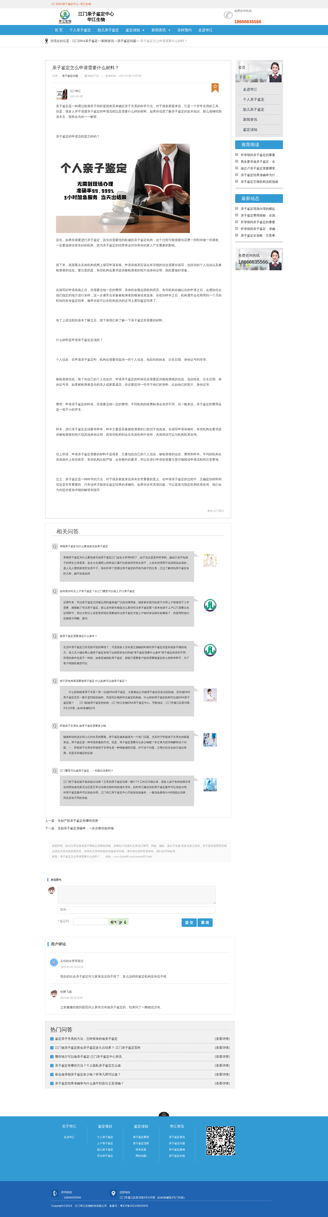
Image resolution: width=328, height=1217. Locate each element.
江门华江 (75, 91)
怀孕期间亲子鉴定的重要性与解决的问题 (261, 155)
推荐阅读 (250, 144)
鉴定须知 (250, 129)
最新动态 (250, 198)
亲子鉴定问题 (126, 41)
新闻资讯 (107, 41)
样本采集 (141, 1149)
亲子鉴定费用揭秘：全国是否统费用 (261, 215)
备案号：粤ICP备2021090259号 (128, 1205)
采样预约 (184, 30)
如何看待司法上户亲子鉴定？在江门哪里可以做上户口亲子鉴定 (97, 591)
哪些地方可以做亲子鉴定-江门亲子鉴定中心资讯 (88, 1056)
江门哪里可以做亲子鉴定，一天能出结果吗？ (86, 770)
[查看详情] (222, 1038)
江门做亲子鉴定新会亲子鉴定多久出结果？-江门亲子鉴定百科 (98, 1047)
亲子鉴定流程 (141, 1143)
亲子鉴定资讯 (177, 1137)
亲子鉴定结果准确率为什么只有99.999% (261, 175)
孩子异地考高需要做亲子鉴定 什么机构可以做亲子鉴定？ (93, 680)
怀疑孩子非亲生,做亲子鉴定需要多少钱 (83, 725)
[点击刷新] (119, 921)
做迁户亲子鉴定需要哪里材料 (261, 168)
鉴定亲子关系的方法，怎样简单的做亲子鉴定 (86, 1038)
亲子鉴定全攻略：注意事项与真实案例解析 (261, 235)
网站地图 (141, 1155)
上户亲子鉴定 (105, 1143)
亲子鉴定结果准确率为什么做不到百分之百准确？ (89, 1083)
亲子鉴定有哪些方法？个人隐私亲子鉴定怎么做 (88, 1065)
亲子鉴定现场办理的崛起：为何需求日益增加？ (261, 208)
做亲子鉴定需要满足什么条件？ (78, 636)
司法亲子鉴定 (105, 1155)
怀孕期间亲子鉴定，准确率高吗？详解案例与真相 (261, 229)
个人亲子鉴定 (80, 30)
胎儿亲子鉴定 (108, 30)
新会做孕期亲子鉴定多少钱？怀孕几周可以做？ (88, 1074)
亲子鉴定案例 (177, 1149)
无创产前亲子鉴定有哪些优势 (78, 820)
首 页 (59, 30)
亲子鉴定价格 (177, 1155)
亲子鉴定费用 (141, 1137)
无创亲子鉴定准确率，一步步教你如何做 (86, 828)
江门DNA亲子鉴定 (85, 41)
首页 (241, 67)
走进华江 (205, 30)
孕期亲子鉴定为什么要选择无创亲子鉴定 (84, 546)
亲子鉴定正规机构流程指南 (259, 181)
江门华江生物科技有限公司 (91, 1205)
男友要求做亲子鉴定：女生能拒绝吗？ (261, 161)
